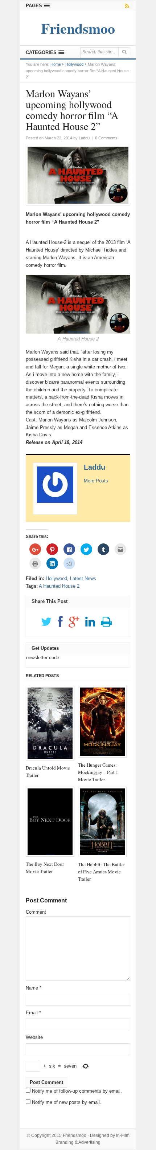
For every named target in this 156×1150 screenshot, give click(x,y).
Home (55, 64)
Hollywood (74, 64)
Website (34, 1037)
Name (33, 988)
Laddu (94, 467)
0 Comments (106, 138)
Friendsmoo (74, 1135)
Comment (36, 912)
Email (33, 1012)
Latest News (83, 578)
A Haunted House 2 (59, 586)
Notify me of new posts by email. (66, 1102)
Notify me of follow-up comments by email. (77, 1091)
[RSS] (125, 5)
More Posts (96, 481)
